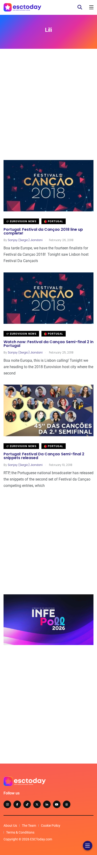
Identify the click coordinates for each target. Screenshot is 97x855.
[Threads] (66, 804)
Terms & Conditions (20, 832)
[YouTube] (57, 804)
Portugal (55, 221)
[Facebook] (17, 804)
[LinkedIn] (47, 804)
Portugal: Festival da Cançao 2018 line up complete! (43, 231)
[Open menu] (91, 7)
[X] (37, 804)
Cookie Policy (50, 825)
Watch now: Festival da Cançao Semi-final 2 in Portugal (48, 343)
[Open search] (79, 7)
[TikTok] (27, 804)
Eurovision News (22, 221)
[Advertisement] (48, 111)
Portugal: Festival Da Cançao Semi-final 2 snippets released (44, 456)
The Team (29, 825)
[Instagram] (7, 804)
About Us (10, 825)
